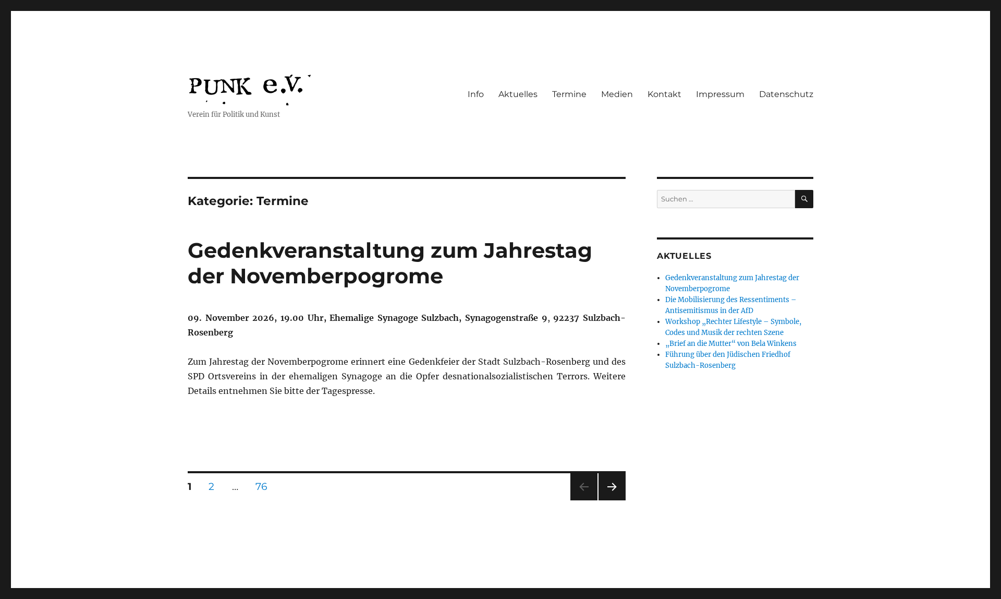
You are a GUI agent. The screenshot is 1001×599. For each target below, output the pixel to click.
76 (265, 486)
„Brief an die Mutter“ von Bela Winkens (731, 343)
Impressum (720, 94)
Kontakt (664, 94)
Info (476, 94)
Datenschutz (786, 94)
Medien (617, 94)
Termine (569, 94)
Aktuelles (518, 94)
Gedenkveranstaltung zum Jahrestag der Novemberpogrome (390, 263)
